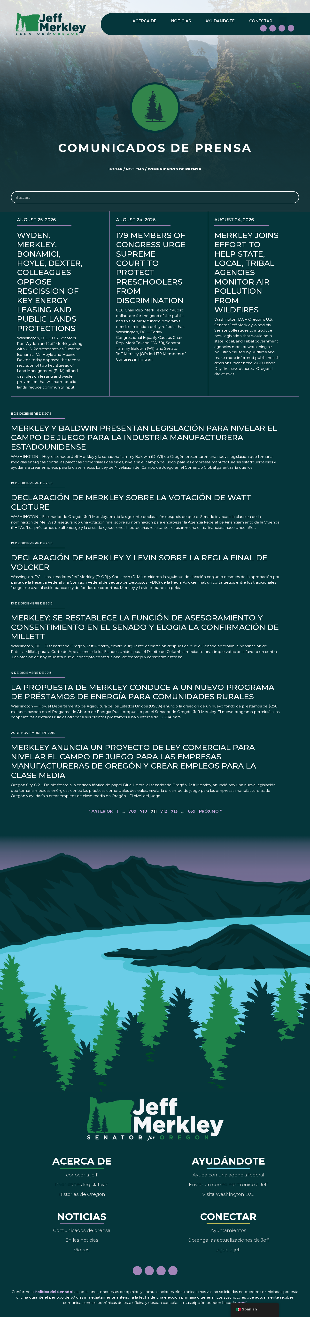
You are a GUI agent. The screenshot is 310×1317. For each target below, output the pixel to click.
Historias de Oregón (82, 1194)
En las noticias (81, 1240)
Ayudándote (220, 21)
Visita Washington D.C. (228, 1194)
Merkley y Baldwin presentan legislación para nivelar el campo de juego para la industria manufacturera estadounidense (144, 437)
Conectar (260, 21)
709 (132, 811)
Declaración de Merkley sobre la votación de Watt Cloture (131, 502)
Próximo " (210, 811)
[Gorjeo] (291, 28)
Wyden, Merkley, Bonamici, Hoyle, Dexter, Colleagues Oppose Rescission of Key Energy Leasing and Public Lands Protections (50, 281)
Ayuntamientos (228, 1230)
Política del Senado (53, 1291)
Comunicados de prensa (81, 1230)
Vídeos (82, 1249)
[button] (283, 21)
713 (174, 811)
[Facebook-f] (263, 28)
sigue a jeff (228, 1249)
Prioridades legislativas (81, 1184)
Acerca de (144, 21)
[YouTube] (282, 28)
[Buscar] (293, 197)
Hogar (115, 169)
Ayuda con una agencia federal (228, 1174)
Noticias (181, 21)
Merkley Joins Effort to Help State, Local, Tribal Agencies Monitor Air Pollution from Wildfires (246, 272)
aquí (242, 1302)
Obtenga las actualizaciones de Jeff (228, 1240)
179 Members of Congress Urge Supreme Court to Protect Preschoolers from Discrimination (151, 267)
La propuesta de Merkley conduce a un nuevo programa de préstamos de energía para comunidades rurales (142, 691)
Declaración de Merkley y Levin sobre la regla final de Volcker (139, 562)
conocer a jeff (81, 1174)
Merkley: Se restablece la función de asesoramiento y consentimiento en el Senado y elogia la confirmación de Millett (145, 627)
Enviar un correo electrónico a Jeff (228, 1184)
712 (163, 811)
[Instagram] (272, 28)
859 (191, 811)
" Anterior (101, 811)
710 (143, 811)
